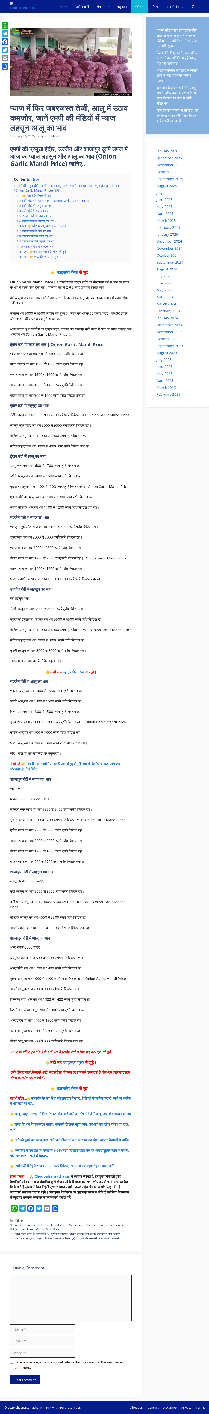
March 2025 (166, 220)
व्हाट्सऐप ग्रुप (74, 672)
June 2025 (165, 199)
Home (62, 7)
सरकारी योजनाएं (174, 7)
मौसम (155, 7)
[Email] (5, 58)
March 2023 (166, 387)
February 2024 (168, 311)
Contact (153, 1407)
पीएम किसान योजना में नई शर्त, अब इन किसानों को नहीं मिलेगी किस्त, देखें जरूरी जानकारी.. (177, 115)
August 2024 (167, 269)
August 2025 (167, 185)
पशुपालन (122, 7)
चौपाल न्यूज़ (103, 7)
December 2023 (169, 324)
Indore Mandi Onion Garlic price (62, 1225)
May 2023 (165, 373)
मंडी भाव (139, 7)
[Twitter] (5, 50)
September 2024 (170, 262)
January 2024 (167, 317)
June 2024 (165, 283)
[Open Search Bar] (193, 6)
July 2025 (164, 192)
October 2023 (168, 338)
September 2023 (170, 345)
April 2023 (165, 380)
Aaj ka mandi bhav (27, 1225)
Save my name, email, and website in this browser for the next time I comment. (69, 1365)
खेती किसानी (82, 7)
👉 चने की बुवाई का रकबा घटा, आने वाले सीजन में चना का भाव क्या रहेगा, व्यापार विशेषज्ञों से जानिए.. (70, 1140)
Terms (200, 1407)
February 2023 (168, 394)
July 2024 (164, 276)
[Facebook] (5, 42)
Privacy (186, 1407)
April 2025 (165, 213)
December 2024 (169, 241)
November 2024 (169, 248)
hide (36, 179)
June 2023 (165, 366)
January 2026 (167, 151)
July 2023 (164, 359)
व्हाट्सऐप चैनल (67, 272)
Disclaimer (170, 1407)
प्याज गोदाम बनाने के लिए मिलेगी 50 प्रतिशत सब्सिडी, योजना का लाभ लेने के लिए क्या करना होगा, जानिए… (68, 1234)
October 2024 (168, 255)
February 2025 (168, 227)
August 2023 (167, 352)
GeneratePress (70, 1407)
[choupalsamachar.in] (23, 6)
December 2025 (169, 157)
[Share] (5, 66)
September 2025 (170, 178)
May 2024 (165, 290)
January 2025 (167, 234)
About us (137, 1407)
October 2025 (168, 171)
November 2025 (169, 164)
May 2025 (165, 206)
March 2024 (166, 304)
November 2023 (169, 331)
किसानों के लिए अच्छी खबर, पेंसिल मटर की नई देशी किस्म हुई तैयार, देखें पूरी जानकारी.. (177, 58)
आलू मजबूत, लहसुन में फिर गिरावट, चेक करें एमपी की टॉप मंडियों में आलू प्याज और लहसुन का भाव (72, 1113)
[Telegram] (5, 33)
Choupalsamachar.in (52, 1176)
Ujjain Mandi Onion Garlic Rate (39, 1229)
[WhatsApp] (5, 25)
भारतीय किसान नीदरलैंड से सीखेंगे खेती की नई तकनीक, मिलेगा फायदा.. (177, 75)
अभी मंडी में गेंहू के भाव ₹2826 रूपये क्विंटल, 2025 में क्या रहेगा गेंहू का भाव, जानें (64, 1166)
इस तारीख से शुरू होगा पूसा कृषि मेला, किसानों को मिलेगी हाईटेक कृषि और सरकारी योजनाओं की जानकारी (67, 1238)
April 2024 (165, 297)
